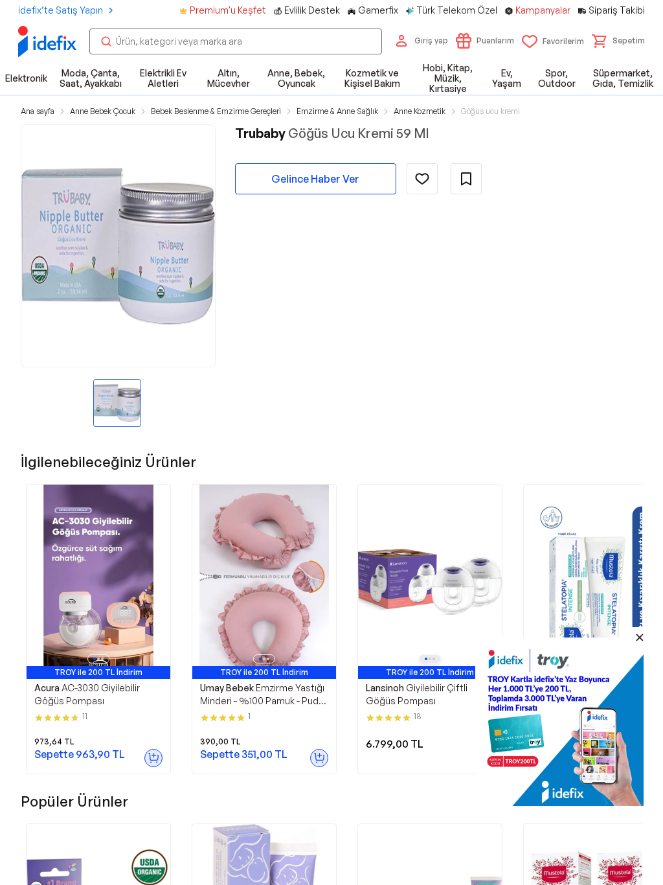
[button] (618, 41)
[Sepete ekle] (153, 758)
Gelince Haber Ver (315, 178)
